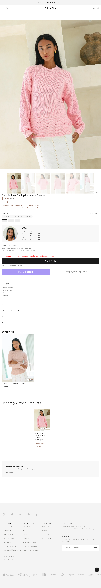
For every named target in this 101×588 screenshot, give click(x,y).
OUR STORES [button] (9, 557)
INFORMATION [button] (28, 523)
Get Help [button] (7, 523)
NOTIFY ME (50, 261)
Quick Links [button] (47, 523)
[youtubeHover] (20, 514)
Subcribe (94, 548)
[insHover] (4, 514)
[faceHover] (12, 514)
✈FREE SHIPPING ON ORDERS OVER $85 (51, 2)
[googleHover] (24, 575)
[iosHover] (9, 575)
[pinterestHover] (29, 514)
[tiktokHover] (37, 514)
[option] (50, 3)
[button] (7, 8)
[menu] (3, 8)
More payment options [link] (75, 272)
